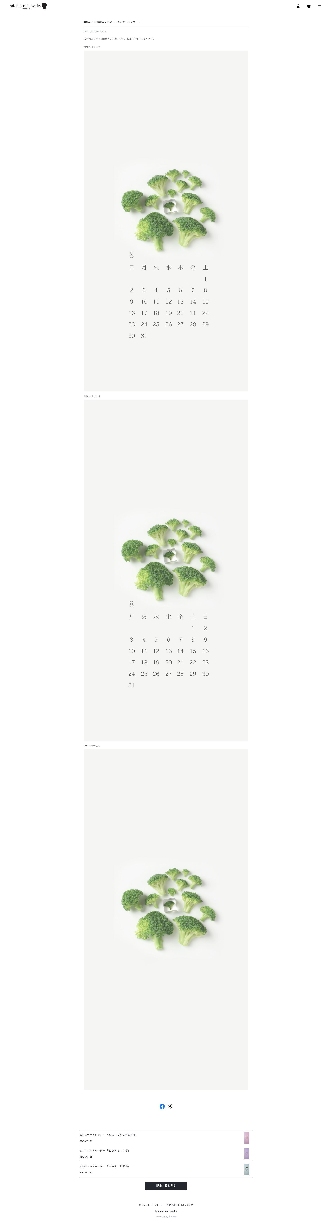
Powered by (162, 1216)
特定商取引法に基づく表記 (180, 1205)
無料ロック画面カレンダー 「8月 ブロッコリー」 (112, 22)
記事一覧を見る (166, 1185)
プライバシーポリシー (150, 1205)
